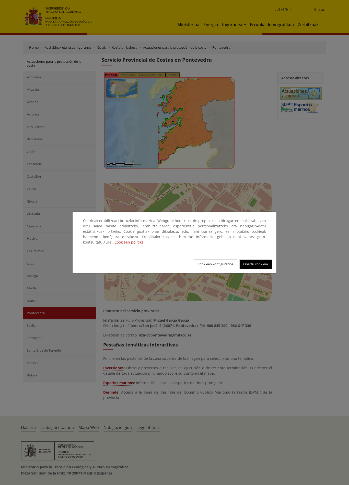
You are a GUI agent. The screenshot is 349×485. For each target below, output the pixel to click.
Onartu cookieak (256, 264)
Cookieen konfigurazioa (215, 264)
